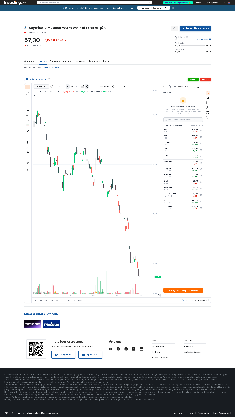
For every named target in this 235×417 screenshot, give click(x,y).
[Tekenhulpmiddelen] (32, 193)
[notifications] (223, 2)
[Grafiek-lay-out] (162, 86)
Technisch (94, 61)
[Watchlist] (208, 93)
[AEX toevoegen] (201, 130)
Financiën (80, 61)
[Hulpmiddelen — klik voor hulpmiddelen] (27, 130)
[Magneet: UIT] (27, 142)
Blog (154, 340)
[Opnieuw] (124, 86)
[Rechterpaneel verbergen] (160, 193)
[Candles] (87, 86)
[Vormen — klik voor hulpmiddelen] (27, 104)
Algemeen (29, 61)
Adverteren (189, 346)
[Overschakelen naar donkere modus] (198, 86)
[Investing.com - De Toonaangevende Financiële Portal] (15, 3)
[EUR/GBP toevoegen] (201, 175)
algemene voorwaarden (183, 413)
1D (68, 86)
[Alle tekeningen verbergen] (27, 157)
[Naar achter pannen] (96, 290)
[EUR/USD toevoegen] (201, 169)
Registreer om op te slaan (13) (184, 290)
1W (41, 300)
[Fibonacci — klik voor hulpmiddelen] (27, 109)
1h (63, 86)
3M (51, 300)
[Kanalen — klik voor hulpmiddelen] (27, 98)
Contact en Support (192, 352)
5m (58, 86)
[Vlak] (82, 86)
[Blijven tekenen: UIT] (27, 147)
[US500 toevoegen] (201, 143)
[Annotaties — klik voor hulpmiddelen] (27, 135)
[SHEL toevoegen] (201, 182)
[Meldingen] (208, 98)
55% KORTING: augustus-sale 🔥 (178, 3)
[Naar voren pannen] (100, 290)
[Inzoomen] (93, 290)
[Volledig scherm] (207, 86)
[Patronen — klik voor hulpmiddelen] (27, 119)
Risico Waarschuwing (221, 413)
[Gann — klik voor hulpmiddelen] (27, 114)
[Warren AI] (208, 117)
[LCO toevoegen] (201, 163)
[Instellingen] (159, 295)
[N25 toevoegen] (201, 137)
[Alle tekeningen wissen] (27, 170)
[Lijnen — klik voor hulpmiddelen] (27, 93)
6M (57, 300)
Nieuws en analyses (60, 61)
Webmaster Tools (160, 357)
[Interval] (76, 86)
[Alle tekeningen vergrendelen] (27, 152)
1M (72, 86)
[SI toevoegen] (201, 156)
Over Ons (188, 340)
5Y (74, 300)
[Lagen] (28, 163)
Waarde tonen (202, 39)
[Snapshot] (193, 86)
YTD (63, 300)
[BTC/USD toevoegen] (201, 201)
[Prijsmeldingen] (113, 86)
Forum (106, 61)
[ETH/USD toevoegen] (201, 208)
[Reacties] (208, 112)
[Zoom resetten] (104, 290)
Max (80, 300)
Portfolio (156, 352)
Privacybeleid (203, 413)
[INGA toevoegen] (201, 188)
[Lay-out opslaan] (169, 86)
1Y (69, 300)
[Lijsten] (208, 102)
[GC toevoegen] (201, 150)
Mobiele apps (158, 346)
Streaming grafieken (32, 68)
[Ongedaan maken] (119, 86)
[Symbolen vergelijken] (52, 86)
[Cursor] (27, 87)
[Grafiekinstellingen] (202, 86)
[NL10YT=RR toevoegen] (201, 195)
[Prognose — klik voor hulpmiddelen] (27, 125)
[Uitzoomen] (89, 290)
